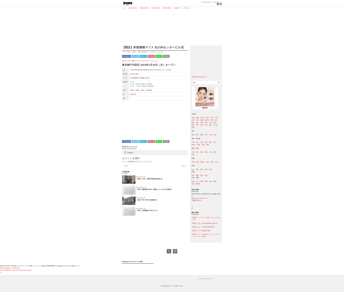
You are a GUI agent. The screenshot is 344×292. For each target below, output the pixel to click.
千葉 (193, 142)
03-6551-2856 (134, 74)
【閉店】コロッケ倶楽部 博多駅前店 (203, 227)
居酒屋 (135, 61)
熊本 (210, 181)
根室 (206, 122)
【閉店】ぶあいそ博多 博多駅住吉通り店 (205, 223)
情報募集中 (177, 8)
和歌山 (202, 162)
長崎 (193, 184)
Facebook (127, 56)
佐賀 (193, 181)
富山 (197, 152)
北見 (211, 117)
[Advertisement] (171, 26)
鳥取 (210, 169)
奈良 (216, 162)
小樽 (211, 120)
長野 (207, 144)
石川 (210, 152)
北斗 (207, 117)
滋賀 (211, 162)
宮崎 (201, 181)
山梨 (201, 142)
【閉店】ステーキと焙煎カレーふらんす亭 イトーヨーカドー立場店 (206, 235)
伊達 (193, 117)
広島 (206, 169)
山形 (210, 134)
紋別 (206, 125)
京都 (193, 162)
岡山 (197, 169)
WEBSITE (133, 94)
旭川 (197, 122)
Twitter (136, 56)
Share (166, 56)
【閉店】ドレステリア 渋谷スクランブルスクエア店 (206, 218)
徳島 (193, 175)
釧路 (193, 127)
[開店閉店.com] (134, 3)
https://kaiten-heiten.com (199, 198)
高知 (206, 175)
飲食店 (156, 61)
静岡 (193, 154)
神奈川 (194, 144)
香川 (201, 175)
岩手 (206, 134)
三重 (193, 152)
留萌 (214, 122)
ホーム (124, 8)
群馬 (198, 144)
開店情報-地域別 (133, 8)
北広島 (202, 117)
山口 (193, 169)
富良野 (207, 120)
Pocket (152, 56)
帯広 (216, 120)
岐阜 (201, 152)
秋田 (197, 134)
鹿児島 (198, 184)
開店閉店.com (169, 286)
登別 (193, 125)
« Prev (126, 166)
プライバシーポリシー (206, 278)
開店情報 (143, 61)
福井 (214, 152)
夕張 (197, 120)
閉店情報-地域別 (155, 8)
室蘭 (201, 120)
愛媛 (197, 175)
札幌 (201, 122)
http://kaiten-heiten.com (199, 77)
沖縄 (206, 181)
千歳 (216, 117)
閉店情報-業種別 (167, 8)
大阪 (207, 162)
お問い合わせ (186, 8)
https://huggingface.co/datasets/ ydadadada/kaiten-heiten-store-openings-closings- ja (16, 270)
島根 (201, 169)
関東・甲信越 (150, 61)
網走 (210, 125)
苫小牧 (215, 125)
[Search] (218, 82)
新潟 (206, 142)
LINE (159, 56)
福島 (201, 134)
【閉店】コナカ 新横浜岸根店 (201, 230)
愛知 (206, 152)
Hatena (144, 56)
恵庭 (193, 122)
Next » (184, 166)
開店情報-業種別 (144, 8)
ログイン (141, 161)
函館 (197, 117)
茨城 (203, 144)
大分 (197, 181)
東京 (139, 61)
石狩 (197, 125)
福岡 (214, 181)
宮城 (214, 134)
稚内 (201, 125)
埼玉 (197, 142)
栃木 (214, 142)
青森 (193, 134)
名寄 (193, 120)
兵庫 (197, 162)
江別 (210, 122)
